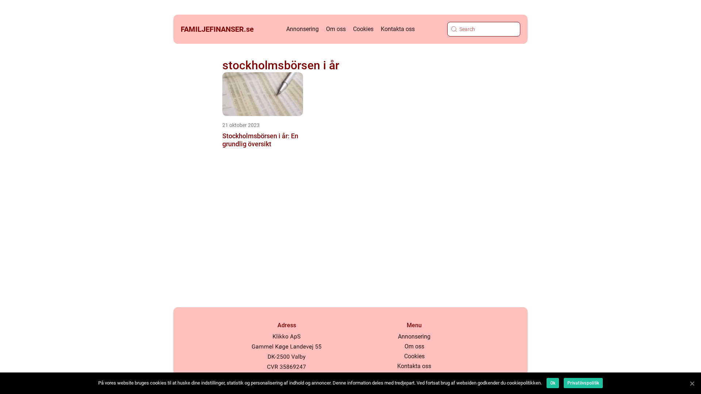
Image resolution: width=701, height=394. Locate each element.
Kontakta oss (398, 29)
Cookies (363, 29)
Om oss (336, 29)
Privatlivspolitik (583, 383)
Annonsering (302, 29)
